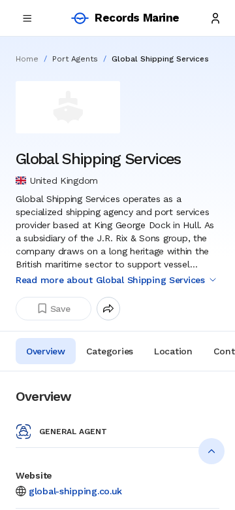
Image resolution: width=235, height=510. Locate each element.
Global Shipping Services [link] (160, 58)
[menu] (27, 18)
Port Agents (75, 58)
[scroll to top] (211, 451)
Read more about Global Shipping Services (110, 280)
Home (27, 58)
